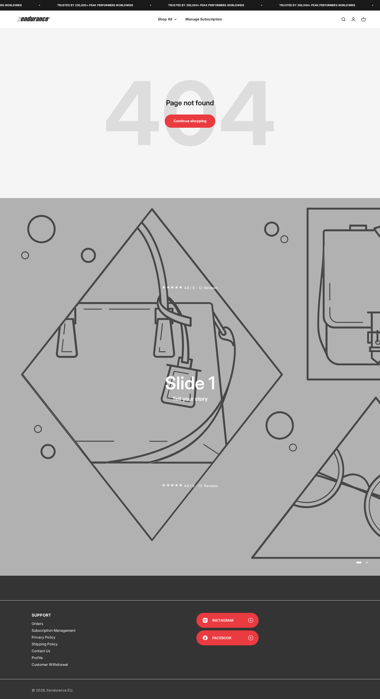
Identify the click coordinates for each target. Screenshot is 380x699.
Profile (37, 657)
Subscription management (53, 630)
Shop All (165, 19)
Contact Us (41, 651)
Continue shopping (190, 121)
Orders (37, 623)
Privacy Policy (43, 637)
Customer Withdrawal (50, 664)
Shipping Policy (45, 644)
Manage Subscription (203, 19)
